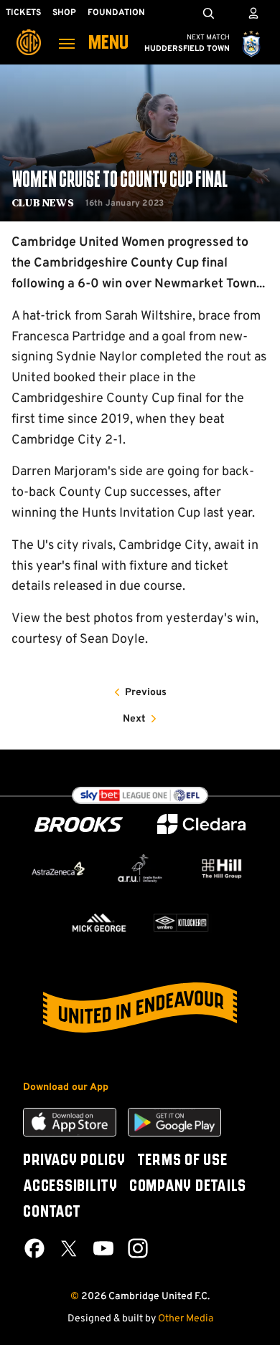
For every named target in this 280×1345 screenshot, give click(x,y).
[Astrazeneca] (58, 868)
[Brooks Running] (78, 824)
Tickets (23, 13)
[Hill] (222, 869)
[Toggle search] (208, 13)
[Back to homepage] (28, 32)
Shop (64, 13)
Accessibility (70, 1186)
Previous (146, 692)
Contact (51, 1212)
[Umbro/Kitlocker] (181, 922)
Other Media (185, 1319)
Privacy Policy (74, 1161)
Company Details (187, 1186)
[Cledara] (201, 824)
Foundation (116, 13)
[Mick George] (99, 922)
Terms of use (182, 1161)
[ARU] (140, 868)
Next (134, 719)
